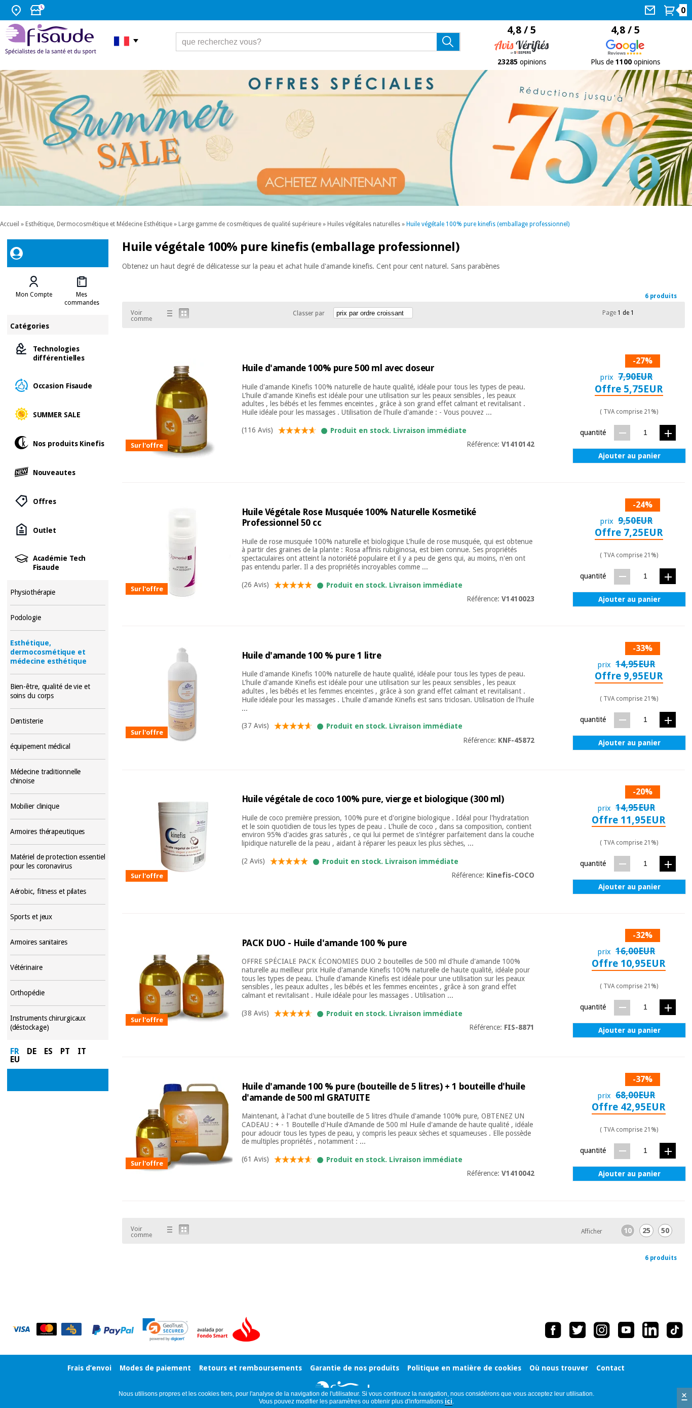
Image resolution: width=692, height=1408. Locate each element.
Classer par (309, 313)
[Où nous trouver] (17, 10)
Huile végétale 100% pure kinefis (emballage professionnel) (487, 224)
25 (646, 1230)
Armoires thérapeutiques (58, 831)
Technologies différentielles (58, 353)
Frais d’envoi (89, 1368)
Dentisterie (58, 721)
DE (31, 1051)
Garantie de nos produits (354, 1368)
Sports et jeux (58, 917)
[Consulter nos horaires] (38, 10)
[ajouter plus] (668, 433)
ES (48, 1051)
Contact (610, 1368)
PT (65, 1051)
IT (82, 1051)
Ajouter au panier (629, 456)
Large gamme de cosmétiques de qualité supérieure (249, 224)
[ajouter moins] (622, 433)
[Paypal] (113, 1330)
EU (15, 1059)
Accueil (9, 224)
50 (665, 1230)
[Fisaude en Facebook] (553, 1330)
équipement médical (58, 746)
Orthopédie (58, 993)
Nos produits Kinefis (58, 442)
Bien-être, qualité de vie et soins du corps (58, 691)
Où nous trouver (558, 1368)
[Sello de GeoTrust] (165, 1330)
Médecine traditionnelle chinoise (58, 776)
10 (628, 1230)
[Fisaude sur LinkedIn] (650, 1330)
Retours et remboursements (250, 1368)
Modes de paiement (155, 1368)
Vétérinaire (58, 967)
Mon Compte (34, 294)
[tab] (34, 291)
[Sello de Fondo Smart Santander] (231, 1330)
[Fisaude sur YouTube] (626, 1330)
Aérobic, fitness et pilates (58, 891)
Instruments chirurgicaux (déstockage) (58, 1023)
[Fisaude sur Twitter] (577, 1330)
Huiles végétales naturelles (363, 224)
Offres (58, 500)
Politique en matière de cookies (464, 1368)
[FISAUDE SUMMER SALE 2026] (346, 138)
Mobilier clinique (58, 806)
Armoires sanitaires (58, 942)
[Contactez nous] (651, 10)
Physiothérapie (58, 592)
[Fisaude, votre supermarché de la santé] (52, 40)
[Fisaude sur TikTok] (675, 1330)
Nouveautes (58, 471)
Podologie (58, 617)
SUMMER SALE (58, 414)
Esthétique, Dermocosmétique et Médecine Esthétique (98, 224)
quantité (593, 432)
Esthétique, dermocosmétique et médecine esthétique (58, 652)
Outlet (58, 529)
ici (448, 1401)
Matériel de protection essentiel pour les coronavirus (58, 862)
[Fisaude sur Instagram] (602, 1330)
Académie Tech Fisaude (58, 562)
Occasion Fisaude (58, 385)
